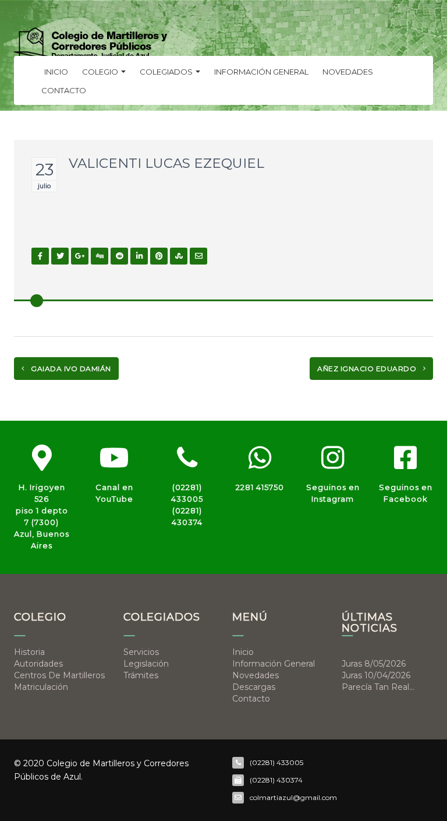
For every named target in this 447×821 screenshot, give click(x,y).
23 (45, 169)
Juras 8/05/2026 (374, 663)
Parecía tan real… (378, 687)
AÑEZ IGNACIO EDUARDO (367, 368)
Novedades (347, 71)
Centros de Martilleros (59, 675)
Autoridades (38, 663)
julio (44, 186)
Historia (29, 652)
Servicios (141, 652)
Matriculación (41, 687)
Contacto (63, 90)
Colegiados (167, 71)
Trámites (140, 675)
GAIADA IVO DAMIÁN (70, 368)
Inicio (56, 71)
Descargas (253, 687)
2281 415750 (260, 487)
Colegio (101, 71)
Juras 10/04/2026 (376, 675)
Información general (261, 71)
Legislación (146, 663)
